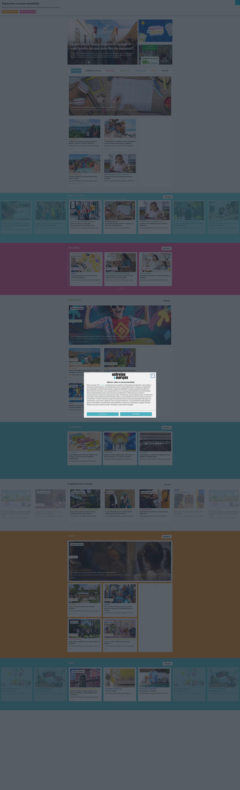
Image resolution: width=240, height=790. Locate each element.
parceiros (102, 385)
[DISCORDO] (152, 375)
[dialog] (120, 395)
